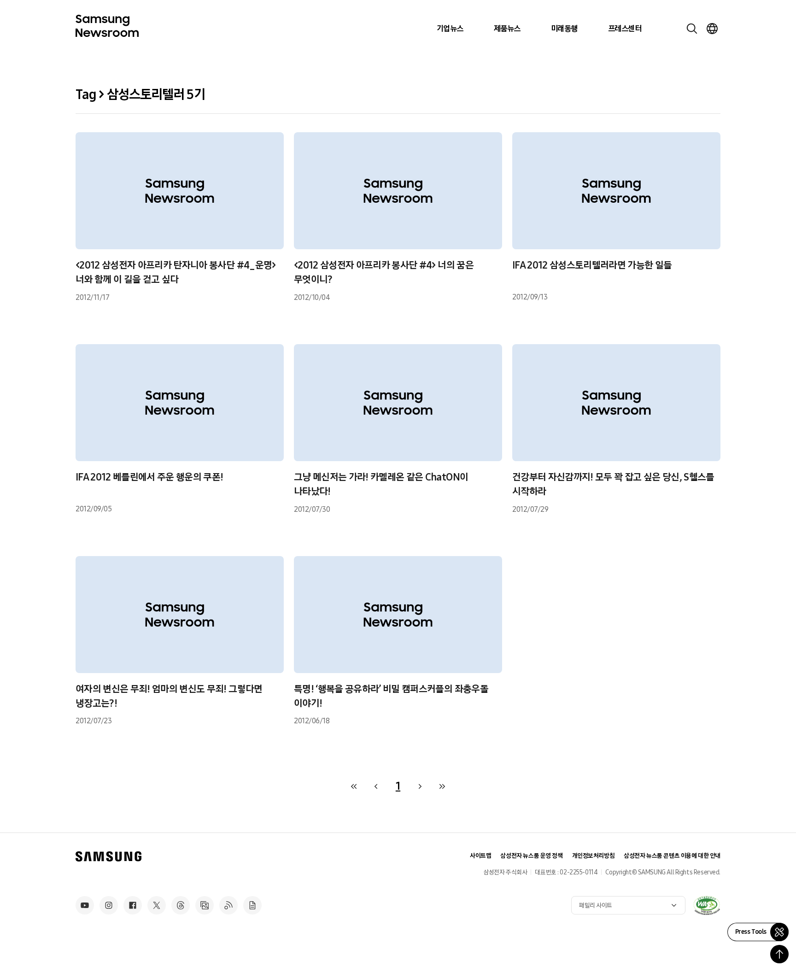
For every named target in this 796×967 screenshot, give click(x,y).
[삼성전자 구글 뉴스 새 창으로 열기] (252, 905)
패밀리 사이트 (595, 905)
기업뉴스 (450, 28)
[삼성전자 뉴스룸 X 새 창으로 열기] (156, 905)
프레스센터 (624, 28)
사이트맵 (480, 856)
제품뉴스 (507, 28)
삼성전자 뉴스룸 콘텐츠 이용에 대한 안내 (672, 856)
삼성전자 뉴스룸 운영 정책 (531, 856)
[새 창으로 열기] (706, 905)
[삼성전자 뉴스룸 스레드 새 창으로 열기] (180, 905)
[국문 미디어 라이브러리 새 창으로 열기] (204, 905)
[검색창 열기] (692, 28)
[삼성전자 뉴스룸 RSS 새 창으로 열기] (228, 905)
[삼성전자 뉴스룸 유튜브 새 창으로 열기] (85, 905)
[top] (779, 954)
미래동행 (564, 28)
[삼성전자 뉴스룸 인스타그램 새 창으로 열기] (109, 905)
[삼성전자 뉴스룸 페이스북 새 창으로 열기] (132, 905)
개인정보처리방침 (593, 856)
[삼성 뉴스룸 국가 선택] (712, 28)
